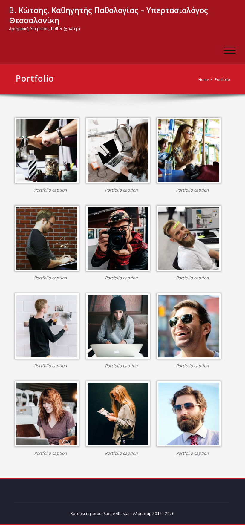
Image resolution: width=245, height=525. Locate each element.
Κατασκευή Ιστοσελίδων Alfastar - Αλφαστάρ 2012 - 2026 (122, 513)
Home (203, 79)
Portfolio (222, 79)
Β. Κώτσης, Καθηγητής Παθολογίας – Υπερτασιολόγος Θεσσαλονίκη (108, 15)
